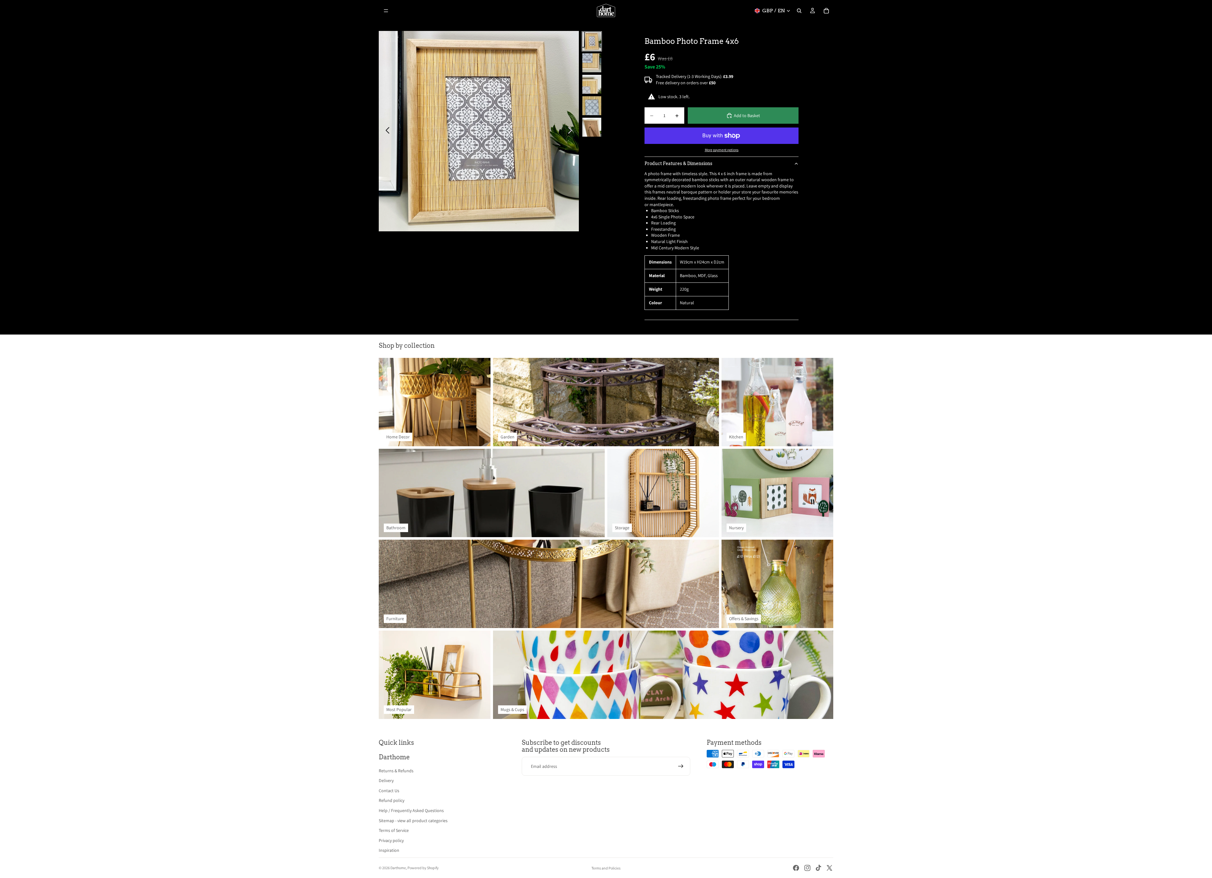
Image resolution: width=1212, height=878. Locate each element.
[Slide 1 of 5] (591, 41)
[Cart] (826, 11)
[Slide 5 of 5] (591, 127)
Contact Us (389, 790)
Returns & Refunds (396, 771)
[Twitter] (829, 868)
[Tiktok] (818, 868)
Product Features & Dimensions (678, 163)
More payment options (722, 149)
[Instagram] (807, 868)
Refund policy (391, 800)
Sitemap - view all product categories (413, 820)
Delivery (386, 780)
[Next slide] (572, 131)
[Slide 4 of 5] (591, 105)
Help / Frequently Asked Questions (411, 810)
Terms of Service (394, 830)
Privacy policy (391, 840)
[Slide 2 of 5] (591, 62)
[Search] (799, 11)
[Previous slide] (386, 131)
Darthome (398, 867)
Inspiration (389, 850)
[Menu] (386, 10)
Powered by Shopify (423, 867)
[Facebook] (796, 868)
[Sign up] (680, 766)
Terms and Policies (606, 868)
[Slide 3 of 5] (591, 84)
